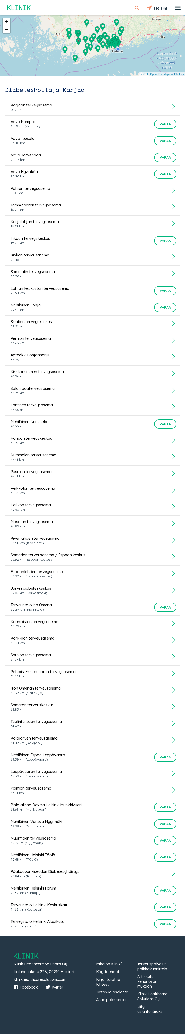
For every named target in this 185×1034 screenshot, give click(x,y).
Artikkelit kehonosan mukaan (147, 981)
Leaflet (144, 74)
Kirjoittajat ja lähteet (108, 982)
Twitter (57, 987)
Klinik (19, 7)
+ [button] (6, 22)
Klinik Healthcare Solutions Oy (152, 996)
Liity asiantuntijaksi (150, 1009)
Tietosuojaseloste (112, 992)
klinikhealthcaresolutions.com (40, 979)
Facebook (29, 987)
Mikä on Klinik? (109, 964)
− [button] (6, 29)
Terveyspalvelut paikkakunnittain (152, 966)
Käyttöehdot (107, 971)
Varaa (165, 124)
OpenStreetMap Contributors (167, 74)
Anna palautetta (111, 999)
